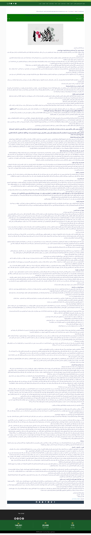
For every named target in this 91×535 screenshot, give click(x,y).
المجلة (56, 3)
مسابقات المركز (51, 3)
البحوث (72, 3)
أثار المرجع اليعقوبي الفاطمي (78, 3)
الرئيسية (83, 3)
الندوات (59, 3)
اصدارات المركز (63, 3)
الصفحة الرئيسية (81, 11)
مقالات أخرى (71, 11)
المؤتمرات (43, 3)
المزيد (40, 3)
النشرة (47, 3)
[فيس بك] (9, 4)
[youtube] (11, 4)
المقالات (68, 3)
